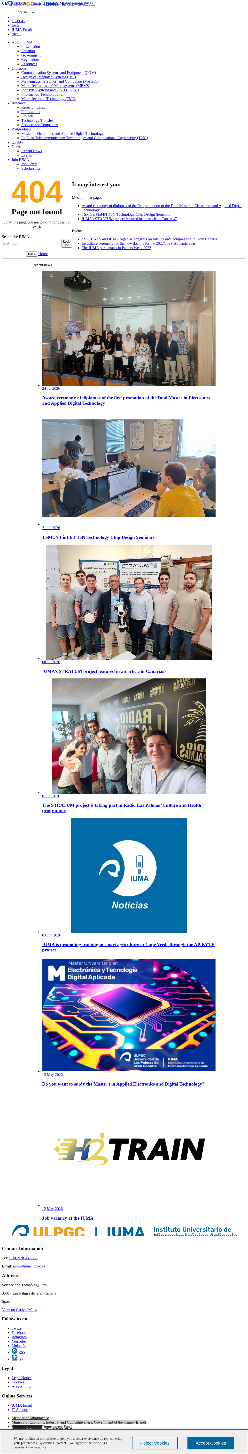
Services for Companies (39, 125)
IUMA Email (22, 30)
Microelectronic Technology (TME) (48, 99)
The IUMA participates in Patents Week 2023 (116, 248)
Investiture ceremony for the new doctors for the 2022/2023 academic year (138, 243)
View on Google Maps (19, 1310)
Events (26, 155)
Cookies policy (36, 1447)
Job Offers (29, 164)
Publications (30, 112)
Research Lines (33, 107)
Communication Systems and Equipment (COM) (58, 73)
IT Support (20, 1410)
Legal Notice (21, 1378)
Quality (17, 142)
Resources (29, 64)
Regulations (30, 60)
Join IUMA (20, 160)
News (16, 146)
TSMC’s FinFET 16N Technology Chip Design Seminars (126, 214)
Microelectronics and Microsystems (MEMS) (55, 86)
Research (19, 103)
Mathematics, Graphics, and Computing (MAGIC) (60, 81)
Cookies (18, 1382)
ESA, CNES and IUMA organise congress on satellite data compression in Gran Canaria (149, 239)
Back (31, 254)
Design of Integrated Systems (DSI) (48, 77)
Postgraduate (21, 129)
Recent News (31, 151)
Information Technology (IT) (43, 94)
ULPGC (18, 21)
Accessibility (21, 1386)
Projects (27, 116)
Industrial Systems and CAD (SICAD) (50, 90)
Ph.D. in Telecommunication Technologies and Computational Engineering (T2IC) (84, 138)
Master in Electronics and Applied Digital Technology (62, 133)
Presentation (30, 46)
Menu (16, 34)
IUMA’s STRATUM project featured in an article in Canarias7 (129, 219)
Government (30, 55)
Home (43, 254)
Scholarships (31, 168)
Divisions (19, 68)
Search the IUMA (15, 237)
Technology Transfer (37, 120)
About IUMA (22, 42)
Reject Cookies (155, 1443)
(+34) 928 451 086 (23, 1258)
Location (28, 51)
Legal (16, 25)
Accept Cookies (211, 1443)
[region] (124, 1441)
